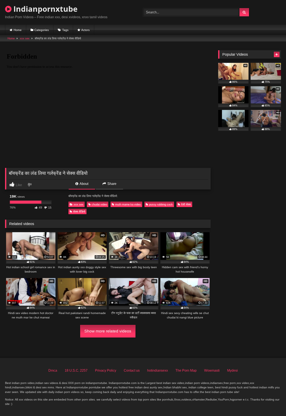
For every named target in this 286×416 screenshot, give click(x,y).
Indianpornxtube (44, 9)
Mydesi (232, 370)
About (83, 183)
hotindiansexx (157, 370)
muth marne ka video (128, 204)
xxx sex (25, 38)
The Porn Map (186, 370)
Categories (41, 30)
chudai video (99, 204)
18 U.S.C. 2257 (76, 370)
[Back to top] (273, 403)
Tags (65, 30)
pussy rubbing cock (161, 204)
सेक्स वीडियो (79, 211)
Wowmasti (212, 370)
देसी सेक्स (186, 204)
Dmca (52, 370)
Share (111, 183)
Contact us (132, 370)
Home (18, 30)
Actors (85, 30)
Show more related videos (107, 331)
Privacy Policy (105, 370)
